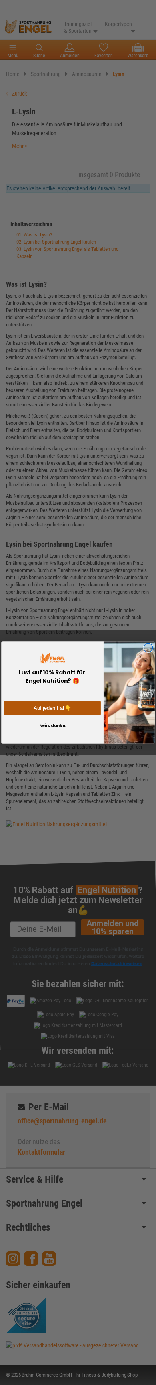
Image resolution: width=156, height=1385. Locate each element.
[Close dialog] (148, 647)
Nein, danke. (52, 726)
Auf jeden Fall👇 (52, 708)
